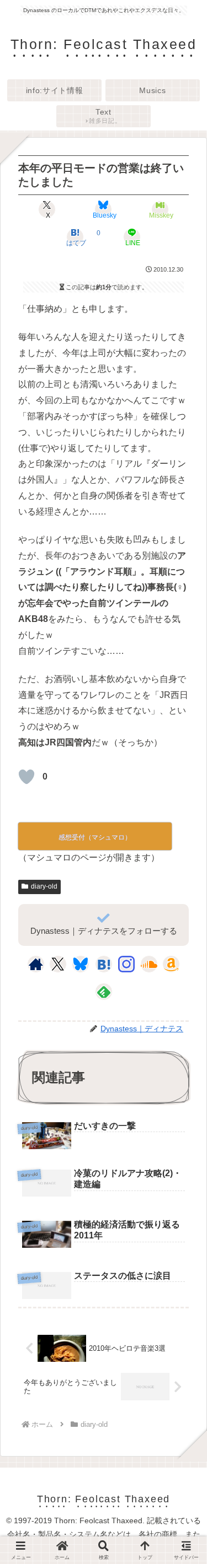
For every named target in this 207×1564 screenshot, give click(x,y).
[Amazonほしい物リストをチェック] (171, 964)
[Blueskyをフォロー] (81, 964)
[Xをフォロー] (57, 964)
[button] (183, 1425)
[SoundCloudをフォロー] (149, 964)
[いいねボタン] (26, 777)
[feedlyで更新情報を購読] (104, 992)
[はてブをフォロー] (104, 964)
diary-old (44, 886)
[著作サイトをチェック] (36, 964)
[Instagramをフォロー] (126, 964)
